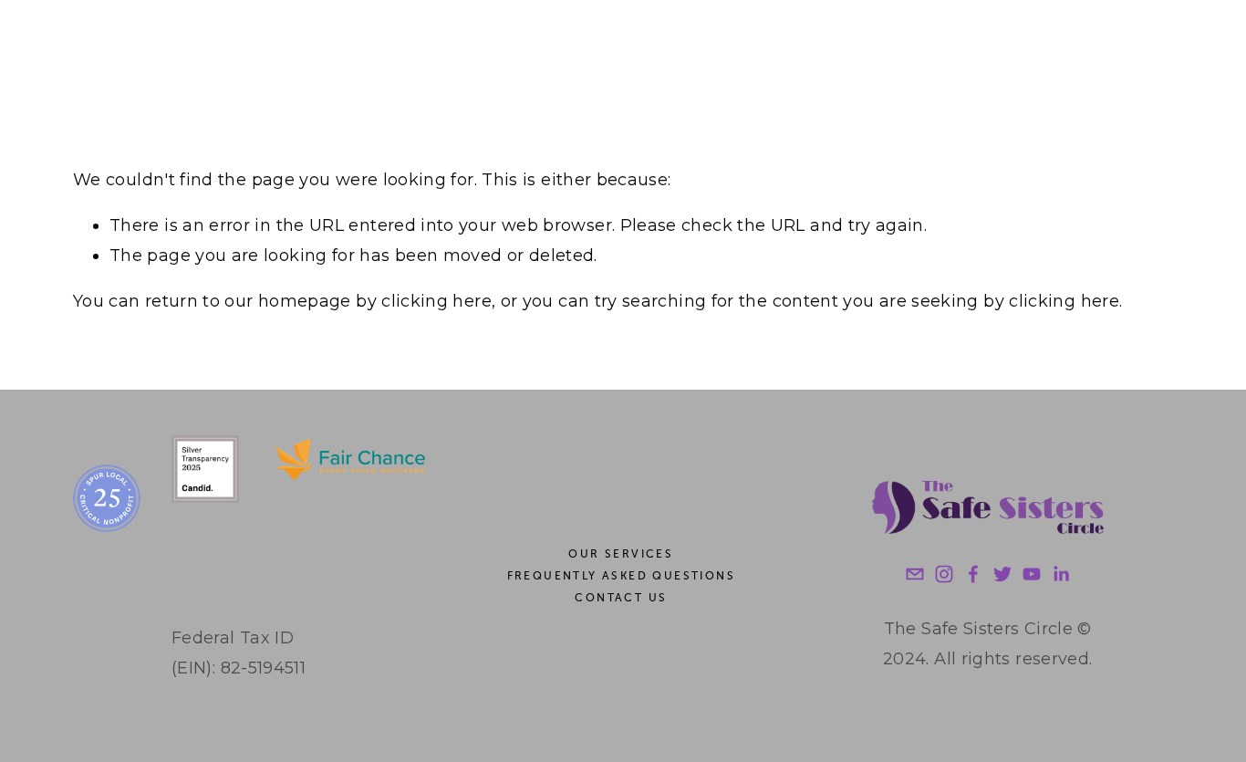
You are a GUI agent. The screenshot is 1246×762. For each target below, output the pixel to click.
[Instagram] (944, 574)
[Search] (80, 46)
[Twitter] (1002, 574)
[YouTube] (1032, 574)
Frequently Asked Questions (621, 575)
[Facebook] (973, 574)
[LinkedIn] (1061, 574)
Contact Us (621, 597)
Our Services (620, 554)
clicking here (436, 301)
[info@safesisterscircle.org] (915, 574)
